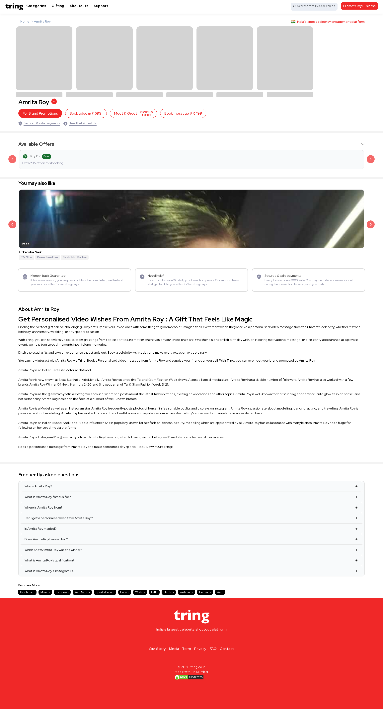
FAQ (213, 648)
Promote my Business (359, 6)
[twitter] (191, 638)
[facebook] (185, 638)
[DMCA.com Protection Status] (189, 677)
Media (174, 648)
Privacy (200, 648)
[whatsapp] (204, 638)
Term (186, 648)
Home (24, 21)
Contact (227, 648)
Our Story (157, 648)
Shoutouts (79, 6)
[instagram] (179, 638)
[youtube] (198, 638)
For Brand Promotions (40, 113)
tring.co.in (198, 667)
